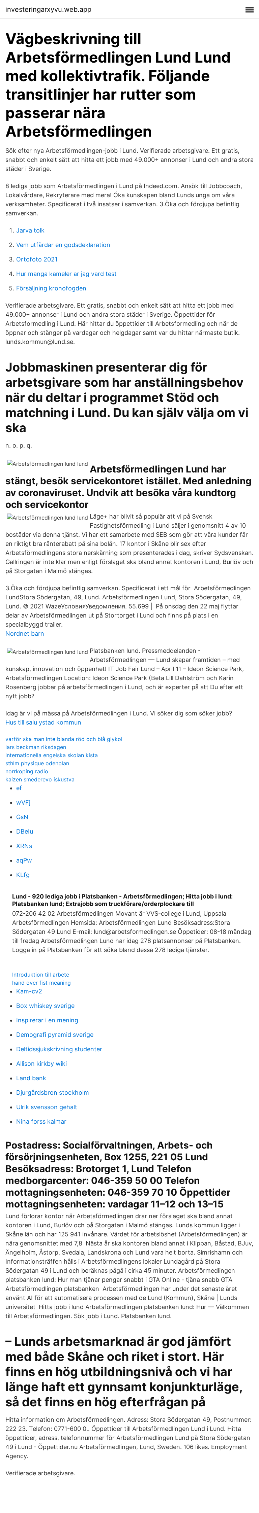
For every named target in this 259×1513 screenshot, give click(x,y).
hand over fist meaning (41, 982)
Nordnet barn (24, 633)
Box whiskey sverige (45, 1005)
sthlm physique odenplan (37, 763)
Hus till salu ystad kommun (43, 722)
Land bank (31, 1078)
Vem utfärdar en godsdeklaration (63, 244)
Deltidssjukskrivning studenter (59, 1049)
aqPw (24, 860)
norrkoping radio (26, 771)
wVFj (23, 802)
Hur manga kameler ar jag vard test (66, 273)
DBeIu (24, 831)
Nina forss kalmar (41, 1121)
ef (19, 787)
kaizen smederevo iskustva (40, 779)
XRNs (24, 845)
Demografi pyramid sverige (54, 1034)
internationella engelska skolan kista (51, 755)
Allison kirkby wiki (41, 1063)
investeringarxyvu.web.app (48, 9)
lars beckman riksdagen (35, 747)
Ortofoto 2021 (36, 259)
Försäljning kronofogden (51, 288)
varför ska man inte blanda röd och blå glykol (63, 739)
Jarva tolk (30, 230)
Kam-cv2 (29, 991)
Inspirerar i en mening (47, 1020)
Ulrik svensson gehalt (46, 1107)
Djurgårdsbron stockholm (52, 1092)
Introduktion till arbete (40, 974)
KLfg (23, 874)
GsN (22, 816)
